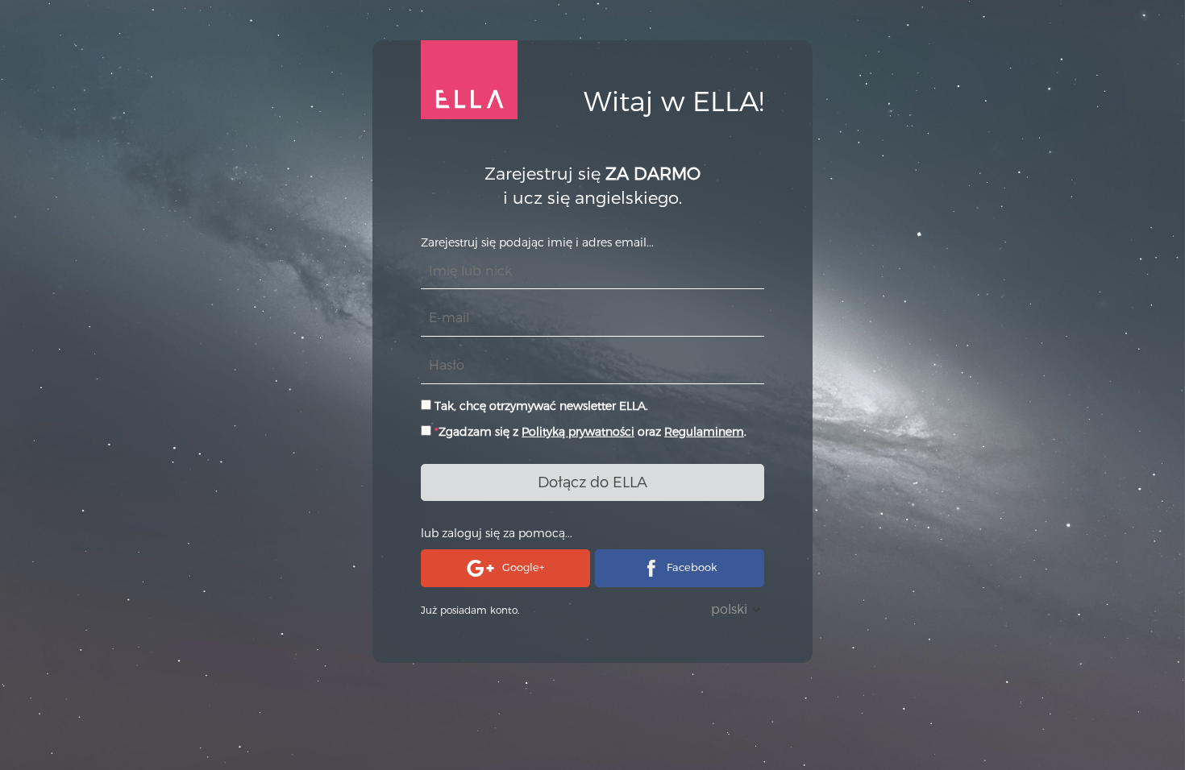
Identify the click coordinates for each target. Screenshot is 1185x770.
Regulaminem (704, 431)
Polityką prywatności (578, 431)
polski (729, 609)
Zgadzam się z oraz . (590, 431)
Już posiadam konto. (470, 610)
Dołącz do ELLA (592, 482)
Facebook (692, 567)
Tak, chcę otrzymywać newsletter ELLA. (539, 406)
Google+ (523, 567)
